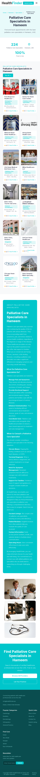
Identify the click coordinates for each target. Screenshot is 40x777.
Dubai (4, 735)
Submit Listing (28, 3)
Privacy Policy (34, 773)
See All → (8, 75)
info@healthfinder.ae (9, 701)
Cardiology (6, 713)
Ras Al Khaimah (7, 746)
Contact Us (32, 719)
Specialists (19, 12)
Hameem (11, 12)
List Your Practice (20, 682)
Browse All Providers (20, 676)
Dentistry (5, 716)
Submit (20, 763)
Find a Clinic (32, 713)
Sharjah (5, 740)
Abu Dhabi (6, 737)
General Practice (8, 725)
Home (4, 12)
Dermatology (7, 719)
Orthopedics (6, 722)
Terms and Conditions (25, 773)
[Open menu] (36, 3)
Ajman (5, 743)
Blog (30, 725)
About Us (31, 716)
